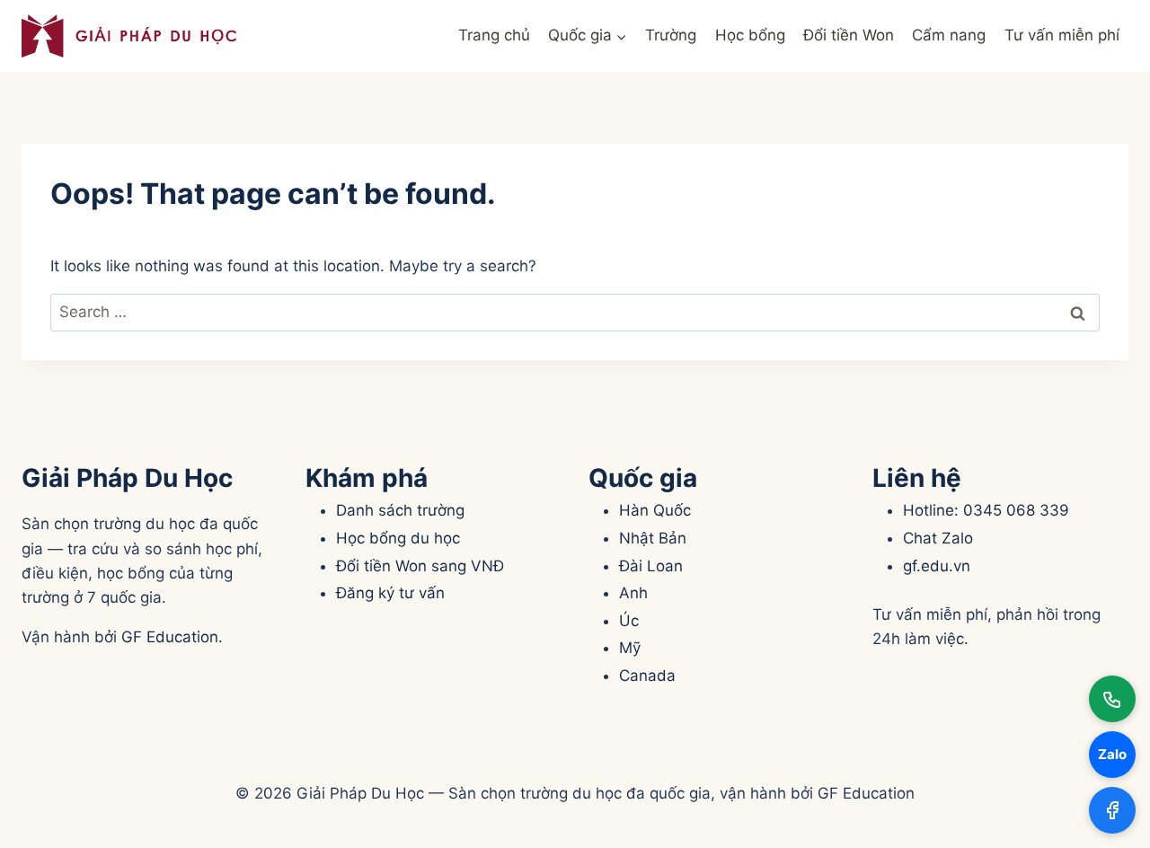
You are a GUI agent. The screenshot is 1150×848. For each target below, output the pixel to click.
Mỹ (630, 648)
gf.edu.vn (936, 566)
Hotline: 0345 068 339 (986, 510)
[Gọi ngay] (1112, 699)
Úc (629, 621)
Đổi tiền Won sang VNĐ (420, 566)
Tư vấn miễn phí (1061, 35)
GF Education (169, 637)
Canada (647, 676)
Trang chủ (494, 35)
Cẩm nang (949, 35)
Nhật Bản (652, 538)
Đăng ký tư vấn (390, 593)
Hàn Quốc (655, 510)
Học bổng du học (398, 538)
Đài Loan (651, 566)
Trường (670, 35)
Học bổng (750, 35)
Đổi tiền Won (848, 35)
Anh (633, 593)
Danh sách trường (400, 510)
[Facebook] (1112, 810)
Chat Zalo (938, 538)
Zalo (1112, 754)
